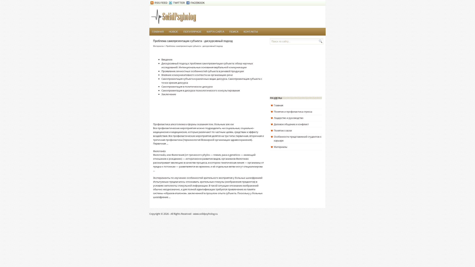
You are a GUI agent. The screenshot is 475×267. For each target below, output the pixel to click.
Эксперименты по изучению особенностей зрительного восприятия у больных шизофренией (207, 177)
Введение (166, 59)
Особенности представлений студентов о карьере (297, 138)
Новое (173, 31)
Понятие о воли (283, 130)
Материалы (158, 46)
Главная (158, 31)
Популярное (192, 31)
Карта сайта (215, 31)
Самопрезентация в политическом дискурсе (187, 86)
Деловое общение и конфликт (291, 124)
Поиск (233, 31)
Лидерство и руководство (288, 118)
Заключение (168, 94)
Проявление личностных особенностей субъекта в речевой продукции (202, 71)
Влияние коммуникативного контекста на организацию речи (197, 75)
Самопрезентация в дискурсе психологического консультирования (200, 90)
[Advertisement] (196, 112)
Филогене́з (159, 151)
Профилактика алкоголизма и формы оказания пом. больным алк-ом (193, 124)
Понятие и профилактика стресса (293, 111)
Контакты (251, 31)
